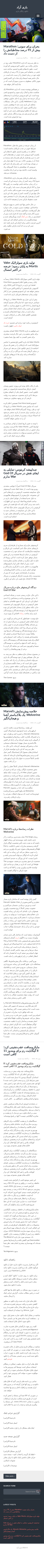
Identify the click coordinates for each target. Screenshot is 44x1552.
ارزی (17, 938)
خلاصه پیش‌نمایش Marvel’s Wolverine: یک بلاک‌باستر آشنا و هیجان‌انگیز (21, 715)
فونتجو (9, 1359)
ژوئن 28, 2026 (36, 1058)
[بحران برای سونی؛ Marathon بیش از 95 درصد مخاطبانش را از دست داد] (22, 30)
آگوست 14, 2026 (35, 722)
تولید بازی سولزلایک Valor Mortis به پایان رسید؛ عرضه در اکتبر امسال (20, 266)
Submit (37, 1491)
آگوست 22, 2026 (35, 58)
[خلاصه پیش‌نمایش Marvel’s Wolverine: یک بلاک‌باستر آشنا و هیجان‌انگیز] (22, 695)
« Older (9, 1476)
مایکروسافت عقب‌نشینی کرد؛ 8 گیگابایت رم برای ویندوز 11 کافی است (21, 1051)
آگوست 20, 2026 (35, 274)
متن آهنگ (24, 217)
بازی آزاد (22, 7)
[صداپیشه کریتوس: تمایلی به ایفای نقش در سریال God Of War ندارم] (22, 453)
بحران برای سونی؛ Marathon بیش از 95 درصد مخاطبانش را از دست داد (21, 50)
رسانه (21, 613)
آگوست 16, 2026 (35, 481)
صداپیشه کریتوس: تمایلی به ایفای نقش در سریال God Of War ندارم (21, 473)
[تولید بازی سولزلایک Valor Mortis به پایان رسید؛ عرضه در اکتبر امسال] (22, 246)
